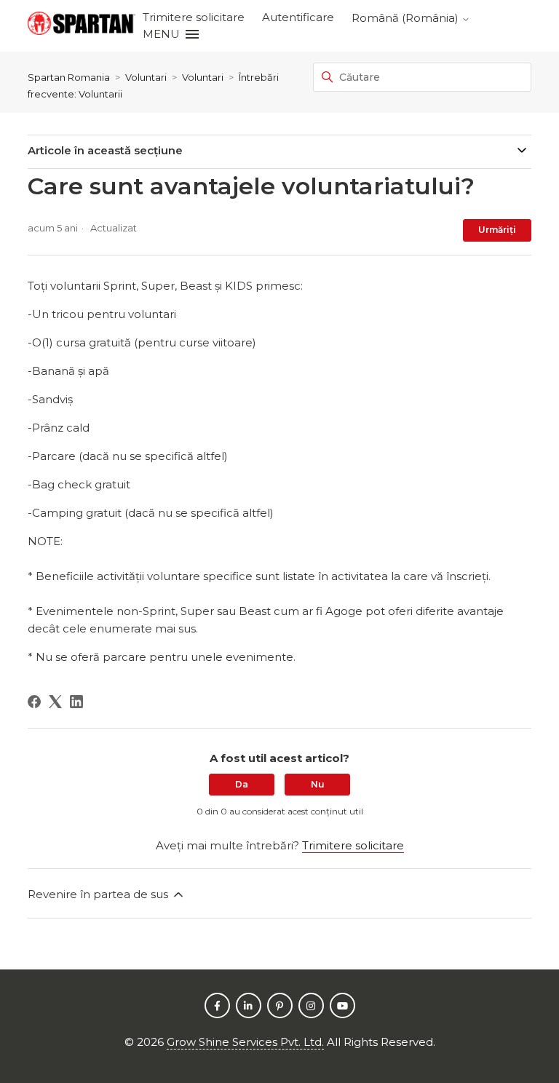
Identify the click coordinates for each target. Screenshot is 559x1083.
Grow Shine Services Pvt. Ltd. (245, 1042)
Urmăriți (497, 229)
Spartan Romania (69, 77)
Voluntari (146, 77)
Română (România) (406, 18)
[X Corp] (55, 701)
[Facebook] (34, 701)
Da (241, 784)
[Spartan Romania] (81, 26)
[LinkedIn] (76, 701)
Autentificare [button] (298, 17)
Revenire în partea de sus (99, 894)
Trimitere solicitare (194, 17)
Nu (318, 784)
